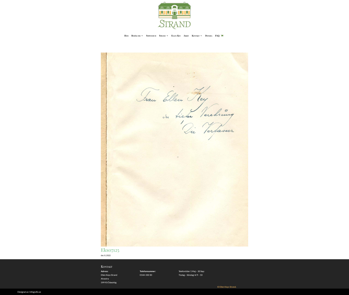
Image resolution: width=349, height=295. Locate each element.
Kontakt (195, 35)
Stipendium (151, 35)
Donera (208, 35)
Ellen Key (176, 35)
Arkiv (186, 35)
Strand (162, 35)
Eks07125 (110, 250)
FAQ (217, 35)
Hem (126, 35)
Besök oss (135, 35)
